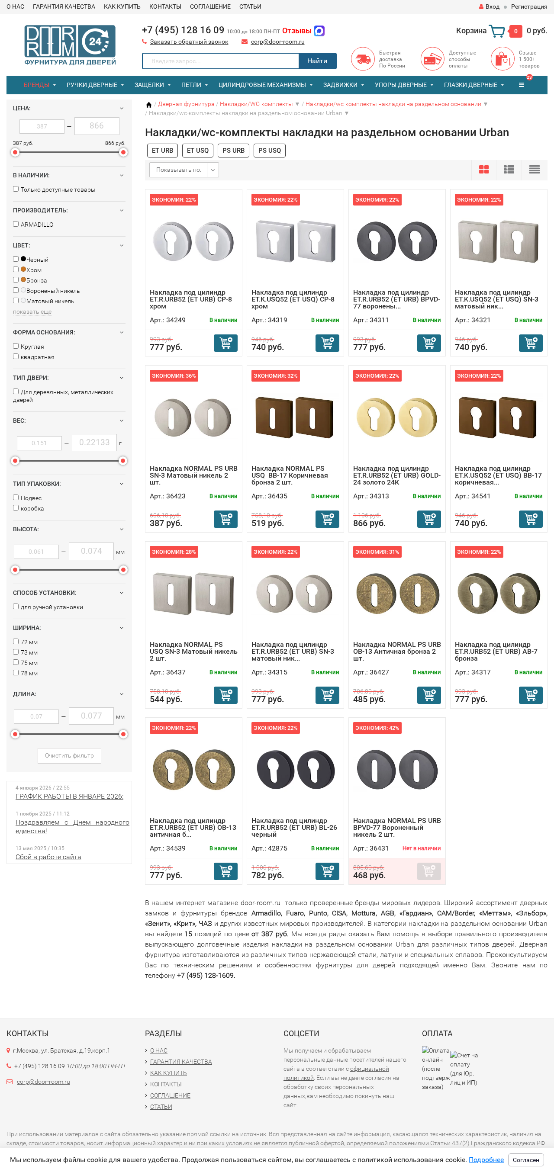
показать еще (32, 311)
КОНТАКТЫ (165, 6)
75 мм (29, 662)
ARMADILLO (37, 224)
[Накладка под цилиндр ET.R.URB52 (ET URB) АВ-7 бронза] (499, 593)
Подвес (31, 497)
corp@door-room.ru (278, 41)
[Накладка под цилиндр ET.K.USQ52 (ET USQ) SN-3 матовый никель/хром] (499, 241)
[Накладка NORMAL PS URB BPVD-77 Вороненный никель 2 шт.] (397, 769)
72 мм (29, 642)
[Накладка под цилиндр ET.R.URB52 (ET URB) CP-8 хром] (194, 241)
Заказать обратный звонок (189, 41)
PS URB (233, 150)
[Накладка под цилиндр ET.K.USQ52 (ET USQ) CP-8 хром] (295, 241)
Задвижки (340, 84)
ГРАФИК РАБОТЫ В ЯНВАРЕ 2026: (69, 796)
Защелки (149, 84)
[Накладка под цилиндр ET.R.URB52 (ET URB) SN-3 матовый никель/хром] (295, 593)
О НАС (15, 6)
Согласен (526, 1159)
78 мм (29, 673)
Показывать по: (178, 169)
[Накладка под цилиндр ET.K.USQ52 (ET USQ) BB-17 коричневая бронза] (499, 417)
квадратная (38, 356)
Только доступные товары (58, 189)
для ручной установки (52, 607)
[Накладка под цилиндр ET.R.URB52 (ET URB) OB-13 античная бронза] (194, 769)
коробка (32, 508)
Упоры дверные (401, 84)
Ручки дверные (92, 84)
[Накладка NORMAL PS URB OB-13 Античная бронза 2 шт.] (397, 593)
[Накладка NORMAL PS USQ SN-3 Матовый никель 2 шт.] (194, 593)
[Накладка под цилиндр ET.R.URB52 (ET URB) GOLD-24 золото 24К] (397, 417)
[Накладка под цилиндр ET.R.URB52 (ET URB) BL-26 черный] (295, 769)
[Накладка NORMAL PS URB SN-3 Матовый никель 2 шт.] (194, 417)
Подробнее (486, 1160)
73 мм (29, 652)
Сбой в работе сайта (48, 857)
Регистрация (529, 6)
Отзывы (297, 30)
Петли (191, 84)
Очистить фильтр (69, 755)
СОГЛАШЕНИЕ (210, 6)
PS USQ (269, 150)
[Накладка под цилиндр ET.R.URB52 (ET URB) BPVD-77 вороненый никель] (397, 241)
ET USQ (198, 150)
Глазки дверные (470, 84)
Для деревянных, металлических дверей (63, 396)
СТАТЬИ (250, 6)
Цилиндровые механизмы (262, 84)
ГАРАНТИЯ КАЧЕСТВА (64, 6)
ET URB (162, 150)
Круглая (32, 346)
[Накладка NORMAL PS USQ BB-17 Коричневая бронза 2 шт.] (295, 417)
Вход (492, 6)
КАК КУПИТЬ (122, 6)
